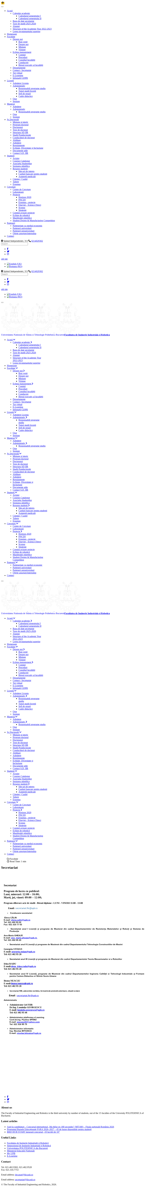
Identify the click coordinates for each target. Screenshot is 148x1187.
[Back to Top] (2, 3)
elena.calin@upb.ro (20, 920)
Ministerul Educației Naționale (21, 1151)
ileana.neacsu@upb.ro (22, 983)
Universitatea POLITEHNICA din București (27, 1148)
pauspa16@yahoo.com (28, 1022)
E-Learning (12, 1156)
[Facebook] (7, 249)
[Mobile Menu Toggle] (2, 6)
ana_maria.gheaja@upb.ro (24, 938)
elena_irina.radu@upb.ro (23, 966)
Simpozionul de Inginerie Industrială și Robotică (29, 1145)
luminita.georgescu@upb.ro (31, 1010)
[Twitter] (8, 251)
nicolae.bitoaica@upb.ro (29, 1033)
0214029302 (37, 241)
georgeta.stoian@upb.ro (23, 951)
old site (4, 259)
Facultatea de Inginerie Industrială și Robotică (28, 1143)
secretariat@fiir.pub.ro (25, 1179)
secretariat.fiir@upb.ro (27, 908)
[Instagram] (8, 254)
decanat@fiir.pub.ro (24, 1174)
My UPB (11, 1153)
